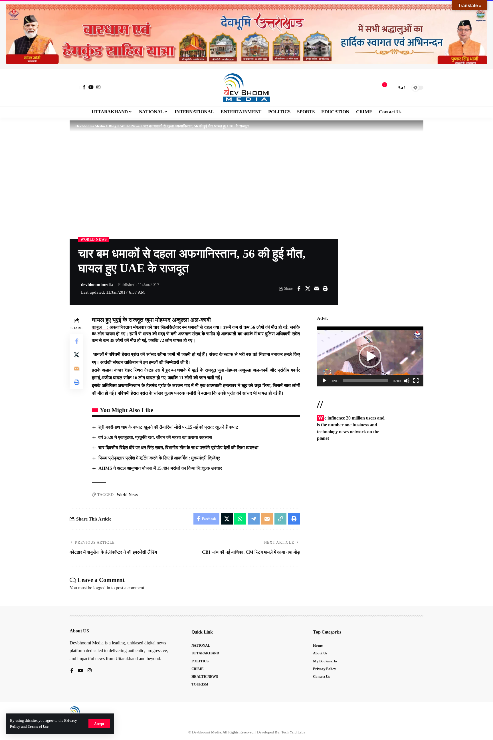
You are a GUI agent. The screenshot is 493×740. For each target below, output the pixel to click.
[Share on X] (308, 288)
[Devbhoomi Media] (246, 87)
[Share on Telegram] (254, 519)
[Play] (324, 381)
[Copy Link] (280, 519)
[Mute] (407, 381)
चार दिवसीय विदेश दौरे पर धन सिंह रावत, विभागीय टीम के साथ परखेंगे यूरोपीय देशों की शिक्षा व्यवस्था (178, 447)
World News (93, 239)
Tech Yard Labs (293, 732)
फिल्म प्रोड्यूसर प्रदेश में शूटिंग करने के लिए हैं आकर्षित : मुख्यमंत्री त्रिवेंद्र (159, 457)
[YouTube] (91, 87)
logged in (101, 587)
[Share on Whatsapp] (240, 519)
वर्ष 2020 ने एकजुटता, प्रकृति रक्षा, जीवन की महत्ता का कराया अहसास (155, 437)
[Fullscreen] (416, 381)
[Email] (316, 288)
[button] (99, 723)
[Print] (325, 288)
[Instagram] (98, 87)
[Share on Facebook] (299, 288)
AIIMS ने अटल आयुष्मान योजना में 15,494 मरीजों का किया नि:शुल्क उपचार (160, 468)
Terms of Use (38, 727)
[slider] (365, 380)
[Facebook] (84, 87)
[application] (370, 356)
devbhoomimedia (97, 284)
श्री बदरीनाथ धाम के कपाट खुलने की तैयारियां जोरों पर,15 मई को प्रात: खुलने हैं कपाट (168, 427)
